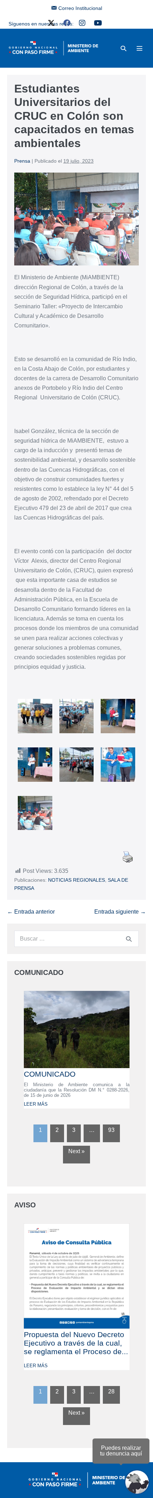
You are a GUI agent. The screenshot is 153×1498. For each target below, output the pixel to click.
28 (111, 1391)
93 (111, 1130)
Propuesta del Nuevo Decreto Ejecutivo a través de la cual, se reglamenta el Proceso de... (76, 1343)
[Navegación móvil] (139, 48)
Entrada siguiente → (120, 912)
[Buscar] (128, 938)
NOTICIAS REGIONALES (76, 880)
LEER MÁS (36, 1104)
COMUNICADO (49, 1074)
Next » (76, 1151)
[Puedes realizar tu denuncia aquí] (137, 1482)
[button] (123, 48)
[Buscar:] (76, 939)
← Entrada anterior (31, 912)
